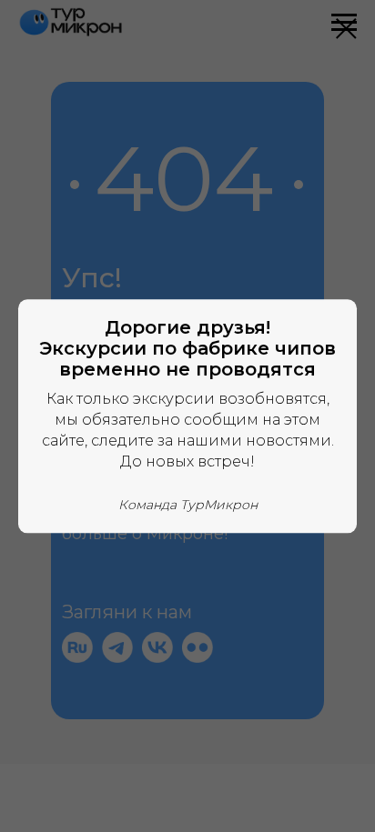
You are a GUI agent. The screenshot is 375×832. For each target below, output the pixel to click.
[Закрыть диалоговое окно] (346, 28)
